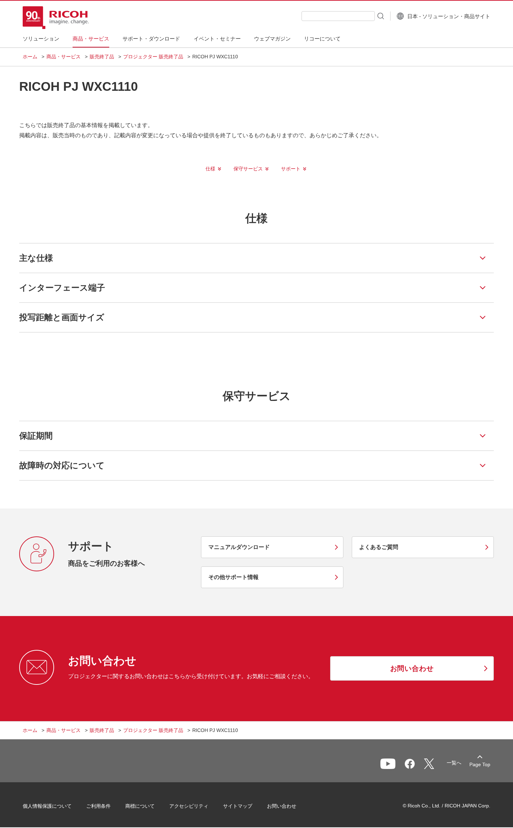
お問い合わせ (281, 806)
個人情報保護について (47, 806)
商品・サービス (63, 56)
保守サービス (248, 168)
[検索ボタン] (380, 16)
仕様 (210, 168)
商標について (140, 806)
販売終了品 (102, 56)
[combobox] (338, 16)
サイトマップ (237, 806)
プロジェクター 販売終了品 (153, 56)
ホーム (30, 56)
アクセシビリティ (188, 806)
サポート (290, 168)
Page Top (479, 764)
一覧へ (454, 762)
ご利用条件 (98, 806)
